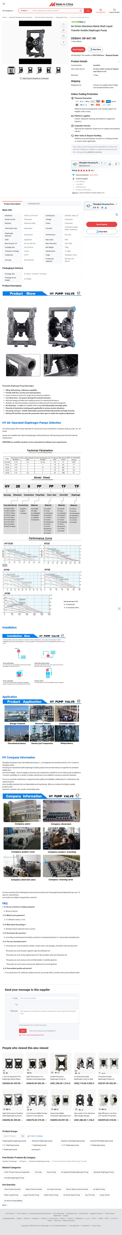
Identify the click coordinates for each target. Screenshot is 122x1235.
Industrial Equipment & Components (20, 17)
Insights (65, 1216)
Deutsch (70, 1218)
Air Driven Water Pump (71, 1195)
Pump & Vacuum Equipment (44, 17)
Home (4, 17)
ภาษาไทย (114, 1218)
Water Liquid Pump (11, 1195)
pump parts (36, 1149)
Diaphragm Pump (61, 17)
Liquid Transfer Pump (31, 1195)
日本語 (101, 1218)
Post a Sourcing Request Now (31, 1035)
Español (26, 1218)
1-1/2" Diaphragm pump (70, 1145)
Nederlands (79, 1218)
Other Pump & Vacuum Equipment (17, 1172)
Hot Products (10, 1213)
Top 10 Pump (90, 1195)
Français (43, 1218)
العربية (87, 1218)
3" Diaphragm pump (9, 1149)
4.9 (94, 207)
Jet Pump (38, 1172)
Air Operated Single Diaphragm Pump (74, 1172)
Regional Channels (96, 1213)
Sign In (74, 193)
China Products (22, 1213)
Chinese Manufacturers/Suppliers (40, 1213)
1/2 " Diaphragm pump (10, 1145)
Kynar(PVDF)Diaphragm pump (101, 1141)
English (19, 1218)
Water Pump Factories (34, 1189)
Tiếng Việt (57, 1220)
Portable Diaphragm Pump (14, 1178)
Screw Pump (51, 1172)
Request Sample (112, 55)
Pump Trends (104, 1195)
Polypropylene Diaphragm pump (14, 1141)
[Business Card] (117, 214)
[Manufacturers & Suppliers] (61, 4)
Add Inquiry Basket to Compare (36, 78)
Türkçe (49, 1220)
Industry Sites (83, 1213)
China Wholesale (58, 1213)
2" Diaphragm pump (97, 1145)
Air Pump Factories (54, 1189)
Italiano (62, 1218)
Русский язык (53, 1218)
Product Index (109, 1213)
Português (35, 1218)
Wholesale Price (71, 1213)
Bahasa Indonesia (69, 1220)
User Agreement (74, 1226)
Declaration (85, 1226)
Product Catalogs (36, 1136)
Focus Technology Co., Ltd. (45, 1226)
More (4, 1205)
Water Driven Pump (51, 1195)
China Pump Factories (12, 1189)
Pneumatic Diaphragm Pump (79, 17)
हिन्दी (106, 1218)
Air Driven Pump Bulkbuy (13, 1201)
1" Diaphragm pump (39, 1145)
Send (23, 1031)
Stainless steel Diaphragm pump (73, 1141)
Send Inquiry (78, 49)
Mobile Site (57, 1216)
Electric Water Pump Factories (77, 1189)
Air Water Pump (99, 1189)
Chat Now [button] (97, 49)
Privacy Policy (96, 1226)
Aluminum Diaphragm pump (42, 1141)
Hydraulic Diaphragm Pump (103, 1172)
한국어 (94, 1218)
